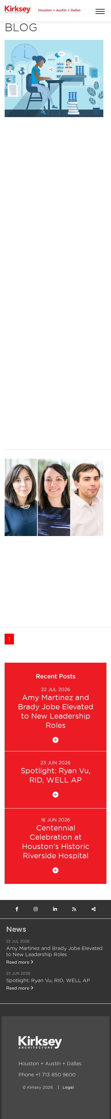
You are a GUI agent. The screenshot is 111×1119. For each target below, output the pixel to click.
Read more (18, 962)
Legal (68, 1087)
